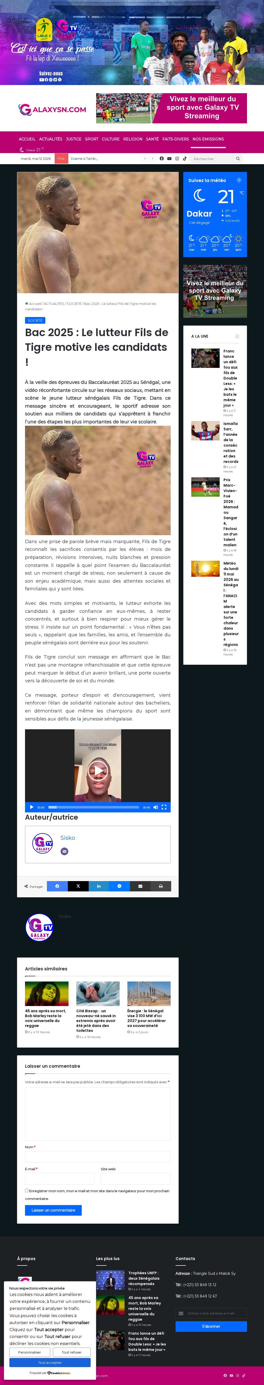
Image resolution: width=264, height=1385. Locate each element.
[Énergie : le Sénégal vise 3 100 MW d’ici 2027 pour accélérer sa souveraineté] (149, 994)
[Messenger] (119, 886)
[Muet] (155, 807)
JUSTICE (73, 139)
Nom (30, 1147)
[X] (78, 886)
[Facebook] (57, 886)
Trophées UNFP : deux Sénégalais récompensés (144, 1278)
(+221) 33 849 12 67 (200, 1296)
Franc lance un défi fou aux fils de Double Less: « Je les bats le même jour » (231, 378)
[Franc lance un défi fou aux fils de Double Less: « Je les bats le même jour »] (205, 358)
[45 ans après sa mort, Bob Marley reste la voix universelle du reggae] (46, 994)
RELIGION (133, 139)
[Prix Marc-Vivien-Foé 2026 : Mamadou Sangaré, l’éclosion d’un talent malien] (205, 487)
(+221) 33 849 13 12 (199, 1285)
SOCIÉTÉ (74, 304)
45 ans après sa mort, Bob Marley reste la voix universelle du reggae (45, 1018)
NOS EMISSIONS (208, 139)
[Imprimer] (161, 886)
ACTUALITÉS (50, 139)
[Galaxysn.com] (52, 109)
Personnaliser (29, 1352)
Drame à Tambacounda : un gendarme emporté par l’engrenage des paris (133, 158)
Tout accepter (50, 1362)
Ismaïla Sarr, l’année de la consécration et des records (231, 442)
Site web (108, 1169)
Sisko (68, 837)
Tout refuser (72, 1352)
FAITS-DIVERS (175, 139)
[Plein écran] (164, 807)
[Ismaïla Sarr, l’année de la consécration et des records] (205, 430)
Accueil (34, 304)
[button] (98, 771)
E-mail (31, 1169)
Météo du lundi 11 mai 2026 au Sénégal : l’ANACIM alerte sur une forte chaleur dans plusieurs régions (231, 604)
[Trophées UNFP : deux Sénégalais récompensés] (110, 1280)
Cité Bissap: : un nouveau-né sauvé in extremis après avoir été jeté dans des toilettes (96, 1020)
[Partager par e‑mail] (140, 886)
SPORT (91, 139)
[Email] (64, 851)
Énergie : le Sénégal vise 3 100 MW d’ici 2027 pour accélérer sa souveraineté (146, 1018)
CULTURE (111, 139)
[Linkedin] (99, 886)
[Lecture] (31, 807)
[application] (98, 770)
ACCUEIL (27, 139)
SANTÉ (152, 139)
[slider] (93, 807)
